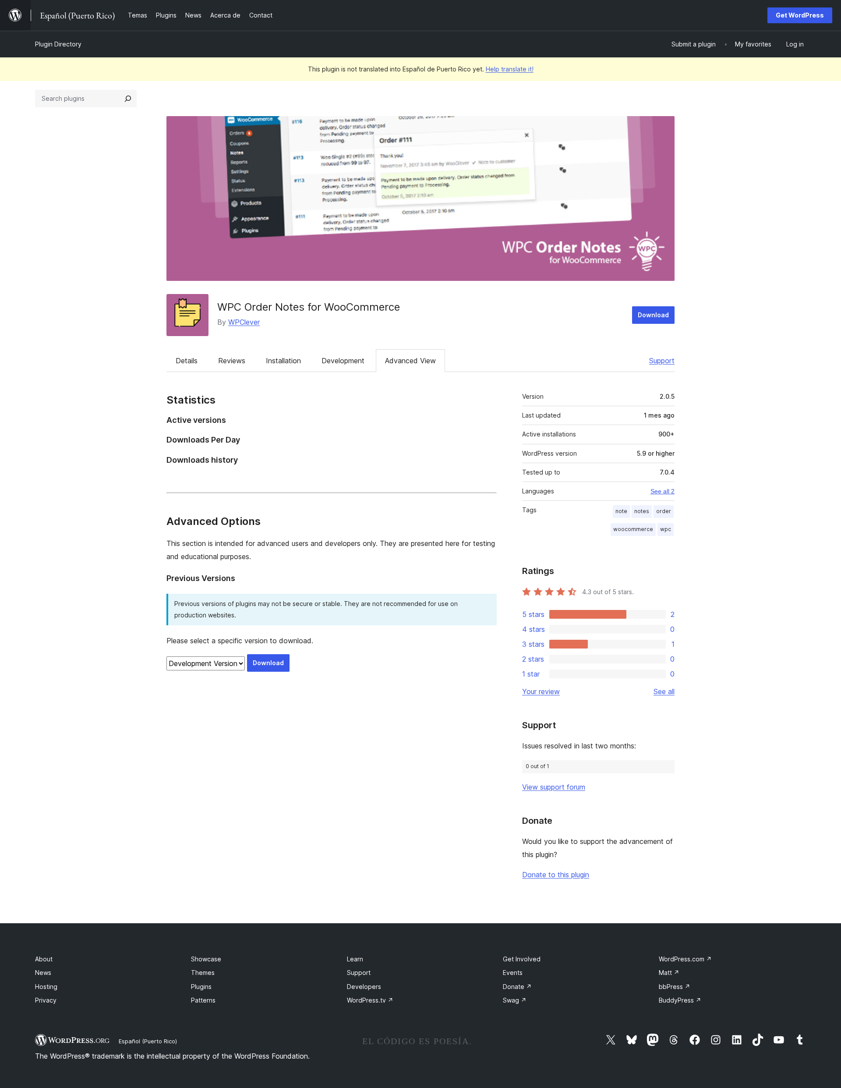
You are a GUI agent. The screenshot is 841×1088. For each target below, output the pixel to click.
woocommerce (633, 529)
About (44, 959)
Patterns (203, 1000)
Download (653, 315)
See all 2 (662, 491)
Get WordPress (800, 15)
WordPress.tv (370, 1000)
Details (187, 360)
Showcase (206, 959)
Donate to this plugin (555, 874)
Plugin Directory (58, 44)
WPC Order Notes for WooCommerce (308, 307)
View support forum (553, 787)
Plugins (201, 986)
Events (513, 972)
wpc (665, 529)
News (43, 972)
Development (343, 360)
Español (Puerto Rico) (148, 1041)
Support (662, 360)
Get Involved (522, 959)
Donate (517, 986)
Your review (541, 691)
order (663, 511)
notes (641, 511)
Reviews (231, 360)
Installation (283, 360)
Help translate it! (510, 69)
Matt (669, 972)
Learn (355, 959)
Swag (515, 1000)
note (621, 511)
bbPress (674, 986)
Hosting (46, 986)
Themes (203, 972)
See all (664, 691)
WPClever (244, 322)
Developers (364, 986)
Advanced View (410, 360)
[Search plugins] (128, 98)
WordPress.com (685, 959)
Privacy (46, 1000)
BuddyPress (680, 1000)
